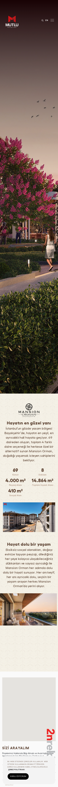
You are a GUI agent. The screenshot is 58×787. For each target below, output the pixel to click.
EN (46, 20)
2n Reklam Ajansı (51, 754)
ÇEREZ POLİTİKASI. (16, 769)
